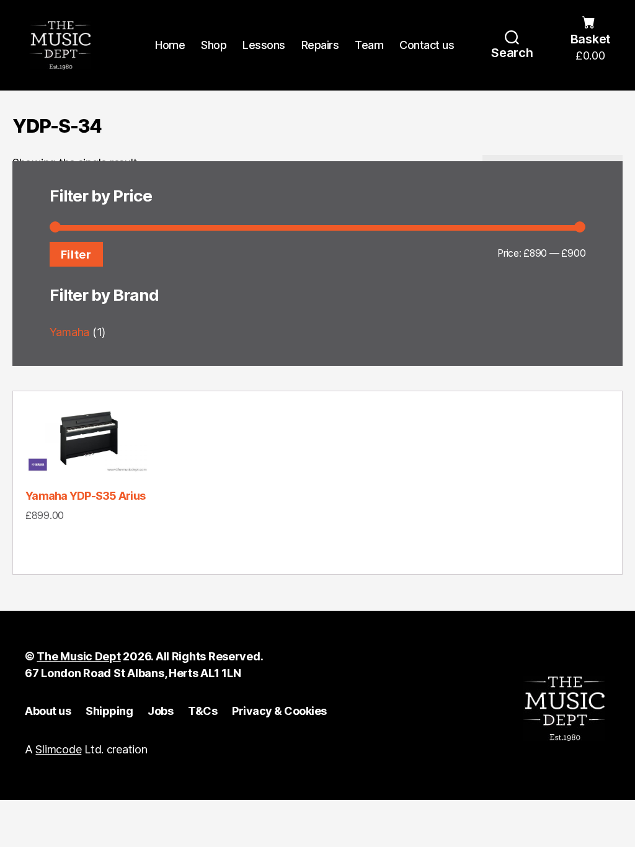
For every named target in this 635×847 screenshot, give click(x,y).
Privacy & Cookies (279, 710)
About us (48, 710)
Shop (213, 44)
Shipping (109, 710)
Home (170, 44)
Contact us (426, 44)
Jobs (160, 710)
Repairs (320, 44)
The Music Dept (78, 656)
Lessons (263, 44)
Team (369, 44)
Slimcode (58, 749)
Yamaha (69, 332)
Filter (76, 254)
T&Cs (202, 710)
